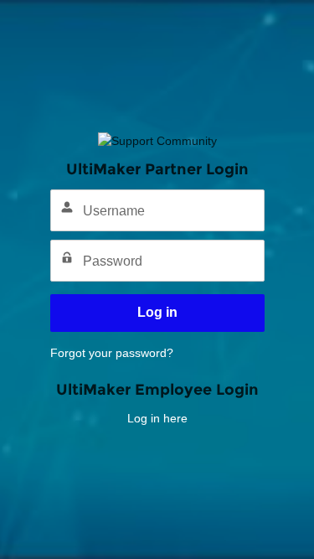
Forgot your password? (111, 353)
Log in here (157, 418)
